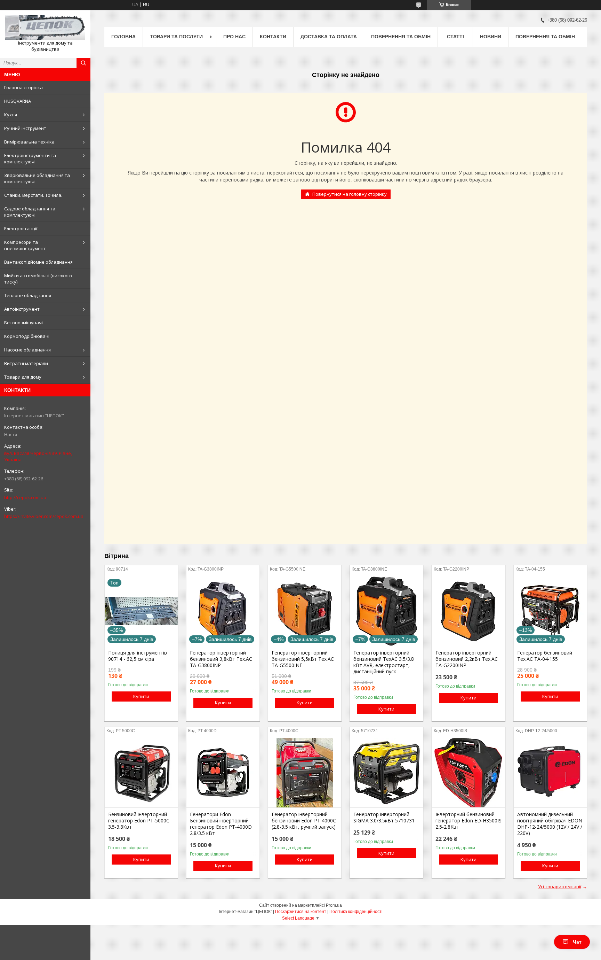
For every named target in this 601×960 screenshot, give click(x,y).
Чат (577, 942)
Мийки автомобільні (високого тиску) (38, 278)
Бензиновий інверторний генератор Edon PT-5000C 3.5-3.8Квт (138, 820)
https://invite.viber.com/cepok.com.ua (43, 516)
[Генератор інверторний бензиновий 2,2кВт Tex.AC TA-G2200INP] (468, 611)
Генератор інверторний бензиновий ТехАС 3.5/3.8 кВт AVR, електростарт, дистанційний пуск (383, 662)
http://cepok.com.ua (25, 497)
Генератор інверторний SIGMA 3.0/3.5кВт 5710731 (384, 817)
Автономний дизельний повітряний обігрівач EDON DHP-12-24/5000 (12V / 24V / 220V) (549, 823)
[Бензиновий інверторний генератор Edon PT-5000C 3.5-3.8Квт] (141, 772)
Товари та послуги (176, 36)
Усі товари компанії (559, 886)
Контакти (273, 36)
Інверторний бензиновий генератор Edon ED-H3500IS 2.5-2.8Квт (468, 820)
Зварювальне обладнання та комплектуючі (37, 178)
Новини (490, 36)
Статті (455, 36)
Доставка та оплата (328, 36)
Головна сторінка (23, 87)
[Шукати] (83, 63)
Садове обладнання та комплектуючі (29, 212)
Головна (123, 36)
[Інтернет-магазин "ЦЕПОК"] (45, 27)
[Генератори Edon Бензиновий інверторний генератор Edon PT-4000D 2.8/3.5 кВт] (222, 772)
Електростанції (20, 228)
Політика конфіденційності (356, 911)
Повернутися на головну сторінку (349, 194)
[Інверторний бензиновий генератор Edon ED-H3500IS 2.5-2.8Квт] (468, 772)
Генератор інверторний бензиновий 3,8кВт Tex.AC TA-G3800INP (221, 659)
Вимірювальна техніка (29, 142)
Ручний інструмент (25, 128)
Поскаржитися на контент (300, 911)
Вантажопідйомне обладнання (38, 262)
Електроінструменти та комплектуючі (30, 158)
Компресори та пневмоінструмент (25, 245)
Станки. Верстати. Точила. (33, 195)
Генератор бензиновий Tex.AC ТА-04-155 (544, 656)
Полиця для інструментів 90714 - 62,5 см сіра (137, 656)
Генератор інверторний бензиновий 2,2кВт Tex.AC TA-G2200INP (466, 659)
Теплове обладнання (27, 295)
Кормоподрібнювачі (26, 336)
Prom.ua (334, 905)
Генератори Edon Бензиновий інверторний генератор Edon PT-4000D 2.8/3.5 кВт (221, 823)
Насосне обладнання (27, 350)
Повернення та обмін (401, 36)
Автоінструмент (22, 309)
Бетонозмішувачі (23, 322)
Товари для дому (22, 377)
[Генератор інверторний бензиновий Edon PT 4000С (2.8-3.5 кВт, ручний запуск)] (304, 772)
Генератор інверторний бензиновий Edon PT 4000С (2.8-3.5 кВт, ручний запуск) (304, 820)
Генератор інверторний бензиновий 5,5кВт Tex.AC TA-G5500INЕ (303, 659)
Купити (141, 696)
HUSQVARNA (17, 101)
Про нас (234, 36)
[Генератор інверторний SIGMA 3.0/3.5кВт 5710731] (386, 772)
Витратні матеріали (26, 363)
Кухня (10, 114)
